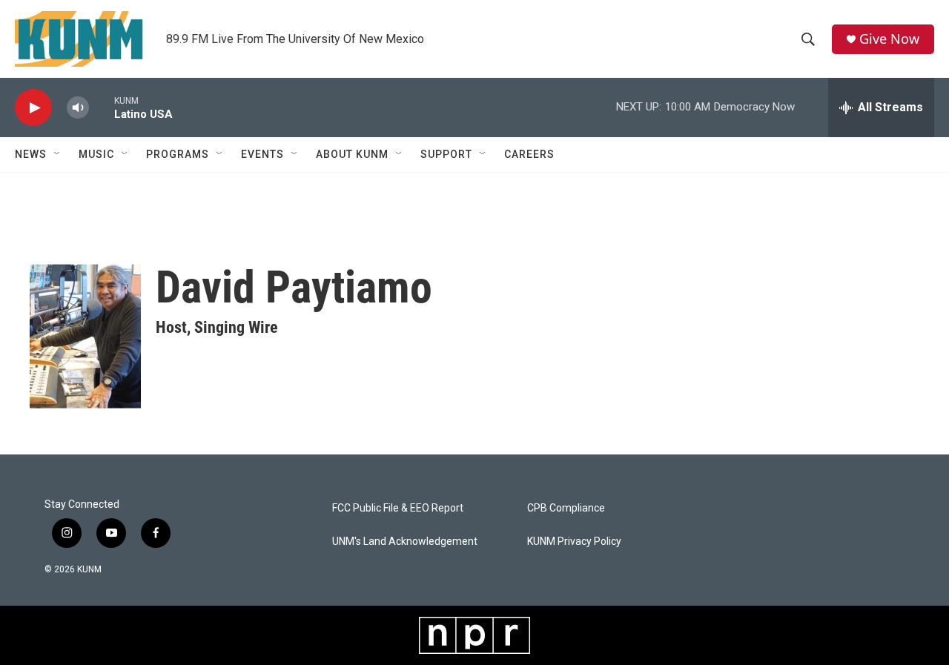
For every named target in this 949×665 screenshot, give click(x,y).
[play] (33, 107)
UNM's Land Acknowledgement (404, 541)
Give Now (889, 39)
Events (262, 154)
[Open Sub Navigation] (58, 154)
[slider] (101, 107)
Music (96, 154)
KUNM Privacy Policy (574, 541)
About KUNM (352, 154)
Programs (177, 154)
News (31, 154)
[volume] (77, 108)
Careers (529, 154)
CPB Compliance (566, 508)
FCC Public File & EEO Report (397, 508)
